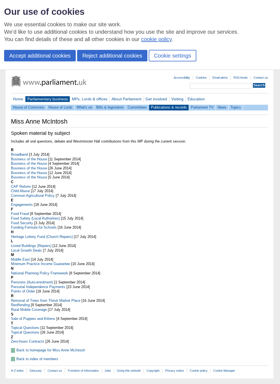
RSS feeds (241, 77)
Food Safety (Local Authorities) (35, 218)
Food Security (22, 223)
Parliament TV (202, 107)
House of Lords (60, 107)
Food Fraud (20, 214)
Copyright (153, 370)
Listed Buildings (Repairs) (31, 246)
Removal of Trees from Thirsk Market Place (45, 300)
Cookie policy (199, 370)
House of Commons (28, 107)
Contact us (260, 77)
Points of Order (23, 291)
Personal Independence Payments (38, 287)
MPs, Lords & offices (89, 99)
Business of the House (29, 159)
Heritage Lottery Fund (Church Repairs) (42, 237)
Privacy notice (174, 370)
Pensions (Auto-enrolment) (32, 282)
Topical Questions (25, 328)
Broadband (19, 154)
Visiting (177, 99)
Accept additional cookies (40, 56)
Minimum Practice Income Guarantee (40, 264)
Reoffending (20, 305)
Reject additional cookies (112, 56)
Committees (137, 107)
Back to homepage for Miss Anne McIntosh (50, 350)
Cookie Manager (224, 370)
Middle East (20, 259)
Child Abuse (20, 191)
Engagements (22, 205)
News (222, 107)
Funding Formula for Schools (34, 227)
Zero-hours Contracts (27, 341)
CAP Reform (21, 186)
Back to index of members (37, 359)
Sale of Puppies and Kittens (33, 319)
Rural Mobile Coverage (29, 310)
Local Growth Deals (26, 250)
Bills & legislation (110, 107)
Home (18, 99)
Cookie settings (172, 56)
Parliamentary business (47, 99)
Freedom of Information (83, 370)
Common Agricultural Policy (33, 196)
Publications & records (169, 107)
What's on (84, 107)
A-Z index (17, 370)
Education (196, 99)
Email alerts (220, 77)
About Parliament (126, 99)
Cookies (201, 77)
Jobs (107, 370)
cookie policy (156, 39)
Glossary (36, 370)
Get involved (156, 99)
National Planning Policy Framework (39, 273)
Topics (236, 107)
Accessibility (182, 77)
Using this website (129, 370)
